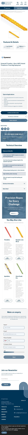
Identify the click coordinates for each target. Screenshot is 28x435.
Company (3, 416)
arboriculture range (5, 88)
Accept (4, 432)
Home (1, 11)
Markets (3, 409)
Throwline (20, 84)
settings (16, 430)
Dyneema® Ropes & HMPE (12, 11)
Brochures (8, 8)
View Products (7, 258)
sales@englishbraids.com (21, 412)
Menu (25, 4)
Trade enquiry (13, 120)
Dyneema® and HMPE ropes (16, 85)
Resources (4, 411)
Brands (3, 414)
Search (21, 4)
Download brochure (13, 112)
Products (4, 11)
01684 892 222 (14, 136)
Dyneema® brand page (5, 87)
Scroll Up (23, 400)
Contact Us (13, 213)
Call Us (17, 4)
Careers (3, 419)
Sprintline (7, 276)
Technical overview (13, 116)
